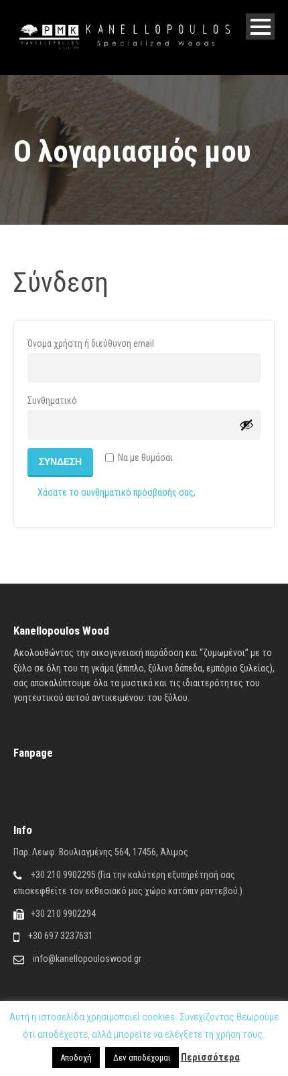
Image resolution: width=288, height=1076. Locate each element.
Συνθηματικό (75, 400)
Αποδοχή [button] (76, 1058)
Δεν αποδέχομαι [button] (142, 1058)
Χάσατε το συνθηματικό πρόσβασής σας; (117, 492)
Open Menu (260, 26)
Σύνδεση (60, 461)
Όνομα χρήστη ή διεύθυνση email (114, 343)
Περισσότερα (210, 1057)
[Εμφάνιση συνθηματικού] (246, 424)
